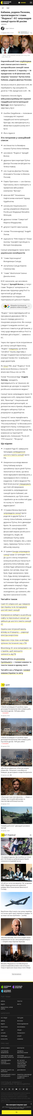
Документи (21, 1070)
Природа (4, 1036)
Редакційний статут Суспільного (8, 1075)
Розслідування (22, 1024)
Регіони (20, 1021)
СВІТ (3, 8)
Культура (4, 1039)
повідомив (13, 348)
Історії (3, 1033)
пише (5, 366)
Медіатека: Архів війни (7, 1008)
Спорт (19, 1036)
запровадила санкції (12, 513)
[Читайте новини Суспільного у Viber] (19, 1089)
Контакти (20, 1048)
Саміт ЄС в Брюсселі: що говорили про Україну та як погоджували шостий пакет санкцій (15, 607)
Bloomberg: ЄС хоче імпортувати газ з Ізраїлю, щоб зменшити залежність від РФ (16, 651)
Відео (3, 1004)
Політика (4, 1027)
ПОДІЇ (8, 8)
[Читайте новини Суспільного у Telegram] (23, 1089)
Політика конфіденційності (24, 1056)
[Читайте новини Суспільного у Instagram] (12, 1089)
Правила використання (22, 1052)
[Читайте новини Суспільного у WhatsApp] (27, 1089)
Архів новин (5, 1048)
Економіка (21, 1027)
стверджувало (25, 484)
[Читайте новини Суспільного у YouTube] (16, 1089)
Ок (16, 1112)
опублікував (25, 61)
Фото (19, 1004)
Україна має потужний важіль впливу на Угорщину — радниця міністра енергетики (15, 632)
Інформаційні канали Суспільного (6, 1061)
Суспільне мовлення (4, 1052)
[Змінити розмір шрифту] (31, 33)
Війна (3, 1001)
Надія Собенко (9, 28)
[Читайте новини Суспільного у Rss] (2, 1089)
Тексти (19, 1001)
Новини (20, 1039)
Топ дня (20, 1018)
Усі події (4, 1018)
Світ (2, 1030)
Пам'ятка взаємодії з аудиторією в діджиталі (24, 1076)
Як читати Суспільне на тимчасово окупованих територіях (22, 1063)
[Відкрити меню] (31, 2)
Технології (21, 1033)
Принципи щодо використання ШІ (7, 1056)
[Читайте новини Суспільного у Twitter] (9, 1089)
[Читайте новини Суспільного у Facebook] (5, 1089)
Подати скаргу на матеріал (7, 1070)
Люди (19, 1030)
